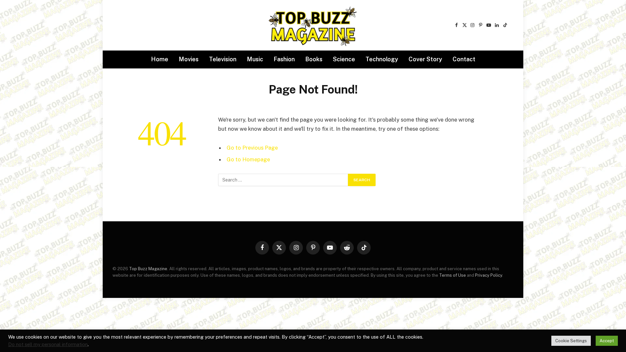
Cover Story (425, 59)
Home (159, 59)
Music (255, 59)
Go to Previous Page (252, 147)
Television (222, 59)
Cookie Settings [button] (571, 340)
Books (313, 59)
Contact (464, 59)
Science (344, 59)
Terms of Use (452, 275)
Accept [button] (607, 340)
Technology (381, 59)
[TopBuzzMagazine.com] (313, 25)
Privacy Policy (488, 275)
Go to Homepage (248, 159)
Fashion (284, 59)
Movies (189, 59)
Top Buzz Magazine (148, 268)
